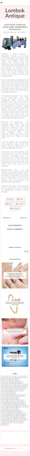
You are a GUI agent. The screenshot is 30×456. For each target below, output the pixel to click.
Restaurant (4, 416)
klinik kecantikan (16, 400)
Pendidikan (16, 411)
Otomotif (13, 408)
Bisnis (17, 382)
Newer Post (6, 217)
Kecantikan (19, 395)
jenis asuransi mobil (7, 395)
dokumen (4, 384)
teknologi (15, 22)
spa (21, 416)
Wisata (3, 424)
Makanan (4, 406)
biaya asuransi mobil (7, 382)
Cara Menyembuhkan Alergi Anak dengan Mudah (15, 331)
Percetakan (4, 414)
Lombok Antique (15, 13)
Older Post (23, 217)
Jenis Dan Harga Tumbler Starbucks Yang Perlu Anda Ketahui (15, 357)
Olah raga (22, 406)
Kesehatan (4, 400)
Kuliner (3, 403)
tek (13, 419)
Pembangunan (5, 411)
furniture (12, 387)
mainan (20, 403)
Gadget (21, 387)
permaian (14, 414)
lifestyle (12, 403)
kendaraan (13, 398)
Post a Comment (21, 32)
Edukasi (12, 384)
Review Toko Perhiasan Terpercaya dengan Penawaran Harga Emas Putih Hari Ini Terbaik (15, 275)
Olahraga (4, 408)
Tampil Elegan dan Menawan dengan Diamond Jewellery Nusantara (15, 303)
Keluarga (4, 398)
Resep (22, 414)
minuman (13, 406)
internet (4, 392)
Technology (5, 419)
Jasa (11, 392)
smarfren (14, 416)
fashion (4, 387)
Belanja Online (5, 379)
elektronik (22, 384)
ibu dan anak (17, 390)
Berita (14, 379)
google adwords (6, 390)
